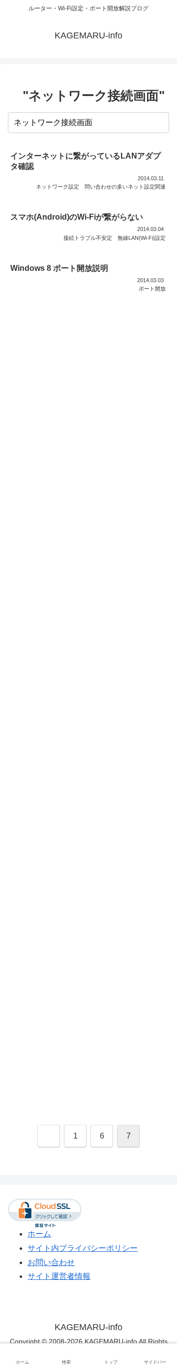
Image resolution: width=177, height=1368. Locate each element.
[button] (160, 122)
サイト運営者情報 (59, 1276)
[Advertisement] (88, 713)
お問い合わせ (51, 1262)
